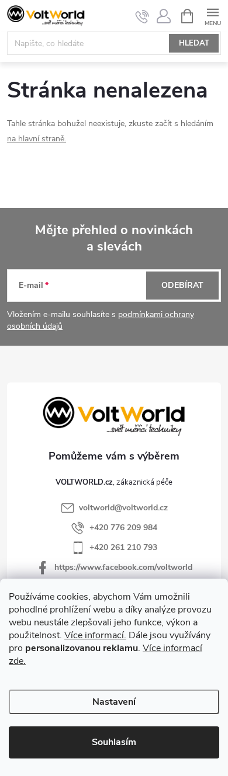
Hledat (194, 43)
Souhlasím (114, 742)
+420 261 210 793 (123, 547)
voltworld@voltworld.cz (123, 507)
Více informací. (95, 635)
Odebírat (182, 285)
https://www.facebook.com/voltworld (123, 567)
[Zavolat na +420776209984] (142, 16)
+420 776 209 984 (123, 527)
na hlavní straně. (36, 138)
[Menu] (212, 15)
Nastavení (114, 701)
